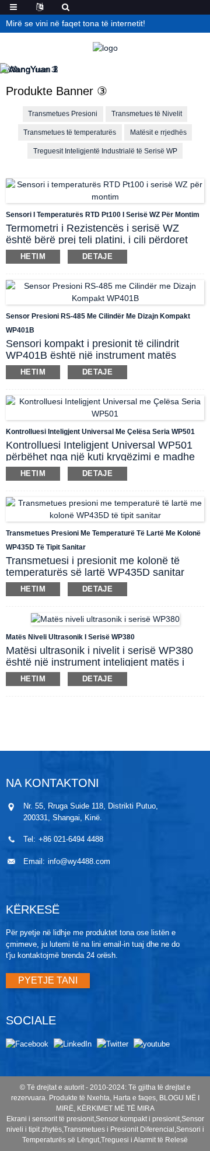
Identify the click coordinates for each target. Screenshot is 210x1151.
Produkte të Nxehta (79, 1098)
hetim (33, 256)
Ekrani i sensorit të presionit (50, 1119)
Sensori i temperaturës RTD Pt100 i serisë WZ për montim (103, 215)
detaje (97, 256)
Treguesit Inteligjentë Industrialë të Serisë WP (105, 151)
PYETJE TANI (48, 980)
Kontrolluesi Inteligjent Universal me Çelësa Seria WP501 (100, 432)
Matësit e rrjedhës (158, 132)
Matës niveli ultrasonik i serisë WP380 (70, 637)
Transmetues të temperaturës (69, 132)
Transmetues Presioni (62, 114)
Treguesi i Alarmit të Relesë (144, 1140)
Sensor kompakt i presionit (138, 1119)
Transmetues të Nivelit (146, 114)
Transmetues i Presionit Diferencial (119, 1129)
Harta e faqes (134, 1098)
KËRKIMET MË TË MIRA (116, 1108)
